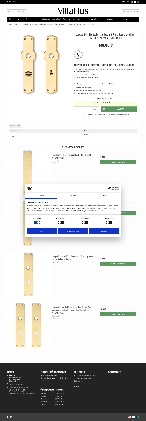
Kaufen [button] (120, 109)
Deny (42, 231)
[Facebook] (8, 417)
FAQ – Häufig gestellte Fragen (84, 375)
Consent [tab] (41, 195)
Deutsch (126, 1)
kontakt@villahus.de (21, 387)
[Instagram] (11, 417)
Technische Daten (15, 126)
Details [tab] (73, 195)
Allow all (104, 231)
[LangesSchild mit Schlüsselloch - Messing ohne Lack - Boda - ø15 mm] (28, 274)
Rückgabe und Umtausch (82, 378)
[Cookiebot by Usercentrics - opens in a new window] (109, 188)
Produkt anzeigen (117, 162)
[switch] (61, 222)
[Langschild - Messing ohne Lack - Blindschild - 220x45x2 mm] (28, 173)
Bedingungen (78, 381)
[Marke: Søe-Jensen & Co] (79, 55)
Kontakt (76, 386)
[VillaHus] (73, 11)
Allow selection (73, 231)
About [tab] (105, 195)
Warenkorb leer (129, 11)
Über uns (77, 384)
